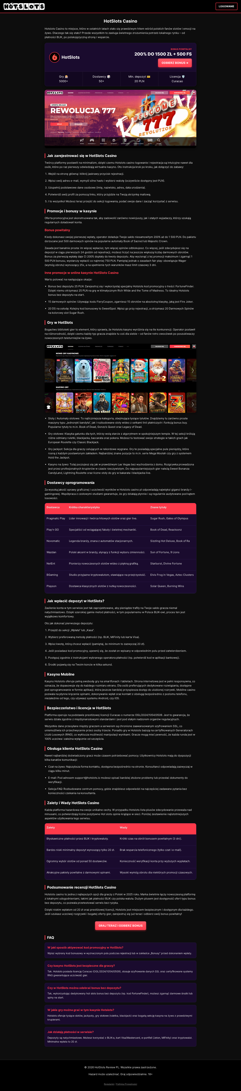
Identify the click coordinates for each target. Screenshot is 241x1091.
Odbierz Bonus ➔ (175, 63)
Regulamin (109, 1084)
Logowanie (226, 6)
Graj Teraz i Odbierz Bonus (121, 925)
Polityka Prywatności (126, 1084)
